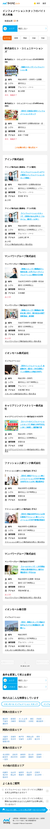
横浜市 (5, 719)
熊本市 (5, 777)
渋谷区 (39, 719)
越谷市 (5, 724)
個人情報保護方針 (31, 820)
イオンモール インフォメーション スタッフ (21, 704)
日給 (34, 38)
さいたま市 (23, 719)
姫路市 (5, 739)
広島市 (37, 772)
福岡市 (21, 772)
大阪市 (5, 737)
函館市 (29, 775)
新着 (16, 38)
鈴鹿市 (23, 757)
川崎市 (13, 721)
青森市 (21, 775)
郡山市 (13, 775)
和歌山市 (30, 737)
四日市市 (14, 757)
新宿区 (13, 719)
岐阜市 (5, 757)
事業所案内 (23, 818)
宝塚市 (21, 739)
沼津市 (39, 754)
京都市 (13, 737)
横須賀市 (39, 721)
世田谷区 (22, 721)
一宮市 (5, 759)
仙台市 (13, 772)
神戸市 (21, 737)
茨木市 (13, 739)
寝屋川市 (6, 741)
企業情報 (15, 818)
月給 (43, 38)
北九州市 (38, 775)
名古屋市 (6, 754)
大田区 (31, 721)
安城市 (39, 757)
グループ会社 (20, 820)
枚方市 (37, 739)
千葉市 (5, 721)
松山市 (29, 772)
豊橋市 (31, 757)
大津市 (29, 739)
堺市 (38, 737)
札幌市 (5, 772)
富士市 (31, 754)
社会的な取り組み (33, 818)
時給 (25, 38)
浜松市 (15, 754)
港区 (32, 719)
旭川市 (5, 775)
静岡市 (23, 754)
